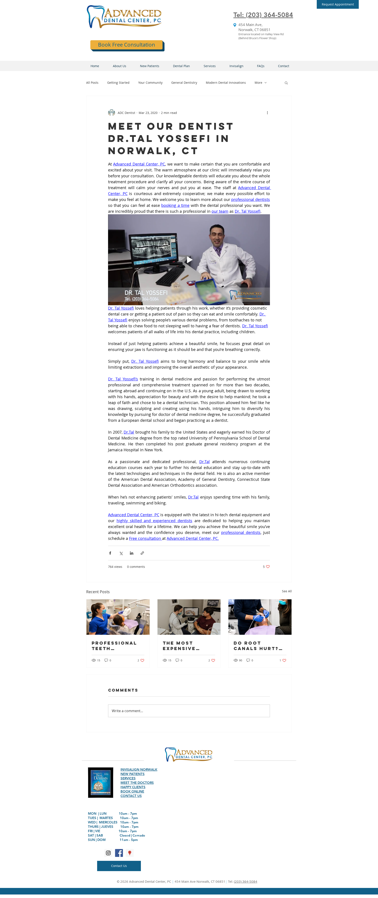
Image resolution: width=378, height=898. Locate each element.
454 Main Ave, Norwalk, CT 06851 (254, 27)
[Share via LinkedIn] (132, 553)
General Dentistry (184, 82)
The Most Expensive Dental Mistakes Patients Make (186, 645)
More (258, 82)
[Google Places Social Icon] (130, 853)
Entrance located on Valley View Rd (261, 34)
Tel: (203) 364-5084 (263, 15)
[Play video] (189, 259)
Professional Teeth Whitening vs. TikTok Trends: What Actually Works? (117, 645)
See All (287, 591)
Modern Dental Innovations (226, 82)
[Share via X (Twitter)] (121, 553)
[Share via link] (142, 553)
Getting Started (118, 82)
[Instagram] (108, 853)
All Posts (92, 82)
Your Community (150, 82)
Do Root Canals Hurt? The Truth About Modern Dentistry (258, 645)
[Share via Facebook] (110, 553)
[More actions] (267, 112)
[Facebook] (119, 853)
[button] (338, 4)
